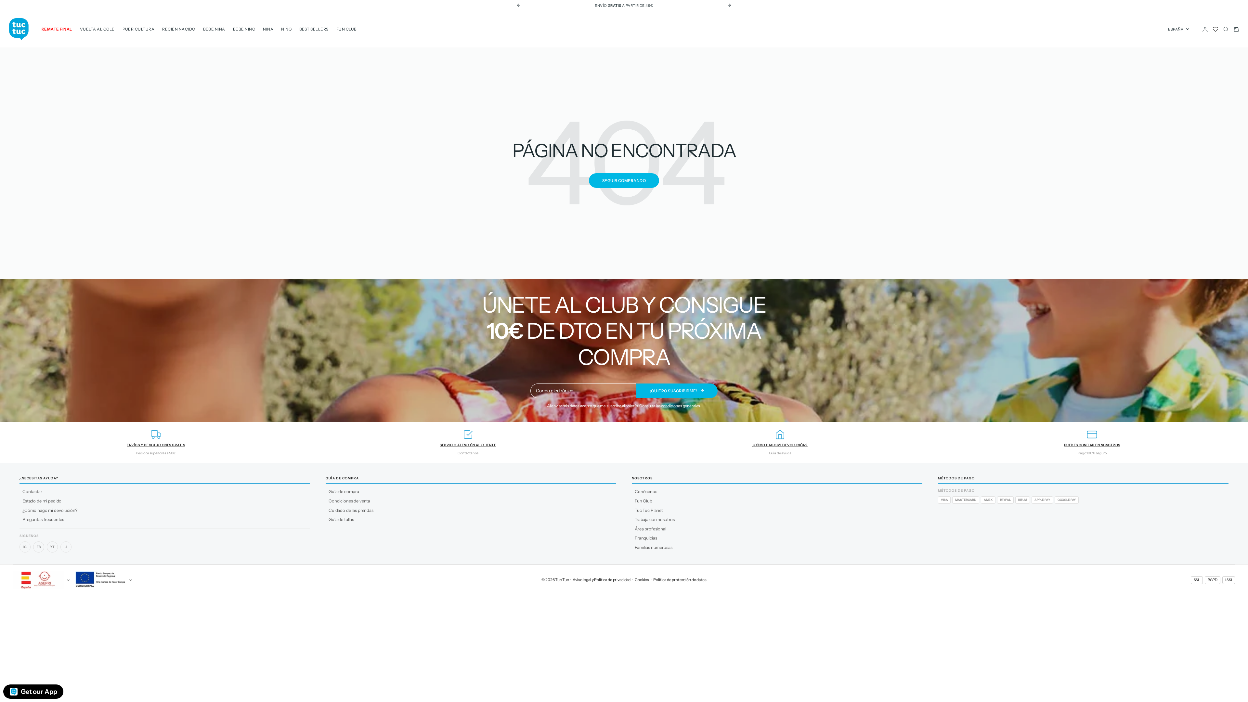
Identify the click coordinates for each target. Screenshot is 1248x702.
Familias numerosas (653, 547)
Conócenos (646, 491)
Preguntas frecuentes (43, 519)
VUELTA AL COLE (97, 29)
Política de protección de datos (680, 579)
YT (52, 547)
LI (66, 547)
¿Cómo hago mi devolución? (49, 510)
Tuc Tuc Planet (649, 510)
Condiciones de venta (349, 500)
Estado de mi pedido (41, 500)
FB (39, 547)
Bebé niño (244, 29)
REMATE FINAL (57, 29)
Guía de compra (344, 491)
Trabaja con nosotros (655, 519)
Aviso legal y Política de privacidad (601, 579)
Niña (268, 29)
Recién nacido (178, 29)
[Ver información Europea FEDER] (102, 580)
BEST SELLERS (314, 29)
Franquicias (646, 537)
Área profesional (650, 528)
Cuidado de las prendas (351, 510)
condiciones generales (680, 405)
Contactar (32, 491)
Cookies (642, 579)
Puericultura (139, 29)
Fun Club (346, 29)
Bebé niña (214, 29)
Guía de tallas (341, 519)
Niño (286, 29)
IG (25, 547)
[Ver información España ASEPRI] (40, 580)
